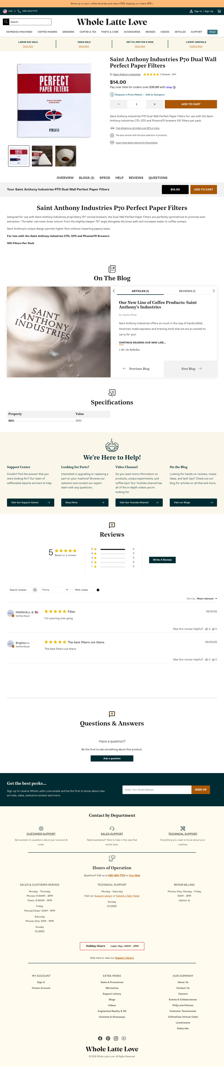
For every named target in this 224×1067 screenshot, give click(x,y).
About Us (183, 982)
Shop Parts (71, 502)
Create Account (41, 988)
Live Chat (134, 875)
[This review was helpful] (206, 629)
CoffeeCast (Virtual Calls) (183, 1016)
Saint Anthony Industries (127, 74)
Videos (112, 1005)
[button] (112, 549)
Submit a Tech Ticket (127, 895)
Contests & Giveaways (112, 1016)
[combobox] (30, 22)
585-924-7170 (116, 875)
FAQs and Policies (182, 1005)
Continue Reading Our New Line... (142, 342)
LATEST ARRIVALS (196, 42)
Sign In (41, 982)
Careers (183, 993)
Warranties (112, 988)
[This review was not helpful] (213, 629)
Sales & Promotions (112, 982)
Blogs (112, 999)
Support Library (103, 895)
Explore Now (196, 46)
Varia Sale (84, 42)
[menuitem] (41, 982)
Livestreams (183, 1022)
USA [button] (9, 11)
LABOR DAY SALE (28, 42)
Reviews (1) (187, 291)
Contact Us (183, 988)
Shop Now (28, 46)
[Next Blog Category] (214, 291)
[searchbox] (19, 590)
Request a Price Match (128, 94)
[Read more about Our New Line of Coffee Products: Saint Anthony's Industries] (59, 332)
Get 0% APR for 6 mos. (140, 42)
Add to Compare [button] (155, 95)
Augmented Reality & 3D (112, 1011)
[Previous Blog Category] (114, 291)
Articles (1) (140, 291)
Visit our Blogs (182, 502)
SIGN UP (200, 789)
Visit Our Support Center (24, 502)
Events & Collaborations (183, 999)
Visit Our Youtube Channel (134, 502)
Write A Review (162, 559)
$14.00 (175, 189)
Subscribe (183, 1028)
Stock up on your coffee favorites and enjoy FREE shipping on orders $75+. (112, 3)
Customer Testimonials (183, 1011)
